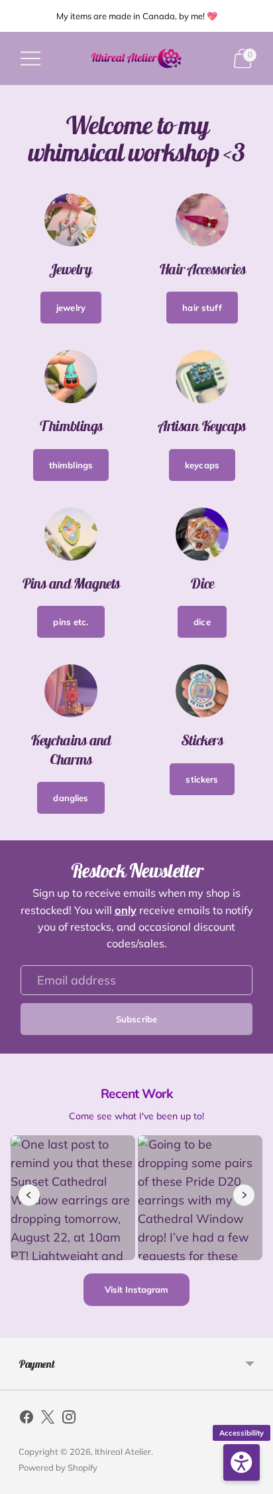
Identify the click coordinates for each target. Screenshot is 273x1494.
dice (202, 621)
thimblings (71, 465)
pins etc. (70, 621)
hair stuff (201, 307)
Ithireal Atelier (123, 1451)
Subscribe (136, 1019)
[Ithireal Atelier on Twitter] (48, 1419)
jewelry (70, 307)
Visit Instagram (136, 1289)
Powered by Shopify (58, 1467)
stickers (202, 779)
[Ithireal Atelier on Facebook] (26, 1419)
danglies (70, 798)
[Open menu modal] (30, 58)
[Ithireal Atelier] (136, 59)
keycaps (202, 465)
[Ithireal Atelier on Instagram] (69, 1419)
